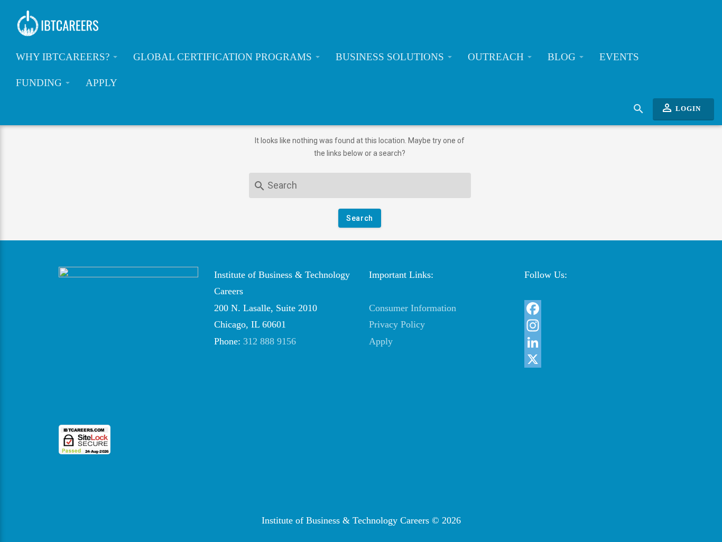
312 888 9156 (269, 341)
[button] (128, 405)
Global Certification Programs (223, 56)
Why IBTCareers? (64, 56)
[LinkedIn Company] (594, 342)
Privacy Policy (397, 324)
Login (681, 107)
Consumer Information (412, 308)
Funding (40, 82)
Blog (563, 56)
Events (619, 56)
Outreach (497, 56)
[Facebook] (594, 308)
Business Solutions (391, 56)
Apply (101, 82)
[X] (594, 359)
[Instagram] (594, 325)
